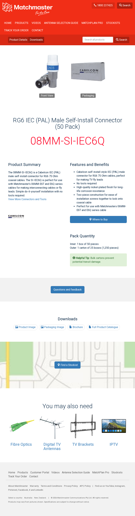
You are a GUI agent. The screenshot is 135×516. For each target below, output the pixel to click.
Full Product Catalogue (104, 327)
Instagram (120, 486)
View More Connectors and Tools (27, 199)
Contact (37, 30)
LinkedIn (39, 490)
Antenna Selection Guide (61, 23)
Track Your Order (16, 30)
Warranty (34, 486)
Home (8, 23)
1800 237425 (104, 5)
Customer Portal (39, 472)
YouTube (109, 486)
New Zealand (40, 498)
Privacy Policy (71, 486)
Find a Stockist (69, 365)
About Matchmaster (18, 486)
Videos (36, 23)
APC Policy (85, 486)
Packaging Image (53, 327)
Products (21, 23)
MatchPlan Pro (92, 23)
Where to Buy (100, 219)
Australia (28, 498)
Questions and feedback (68, 289)
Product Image (27, 327)
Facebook (23, 490)
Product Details (18, 39)
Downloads (36, 39)
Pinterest (12, 490)
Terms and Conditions (51, 486)
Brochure (77, 327)
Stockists (113, 23)
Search (126, 5)
